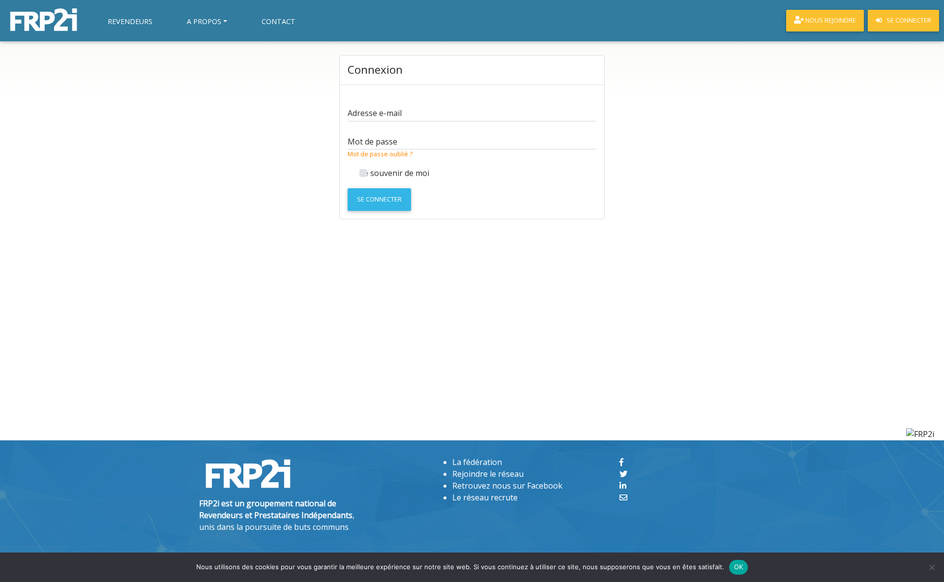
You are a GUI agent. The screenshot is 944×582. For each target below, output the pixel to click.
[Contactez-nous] (623, 497)
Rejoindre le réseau (488, 473)
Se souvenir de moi (394, 173)
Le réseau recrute (485, 497)
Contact (278, 21)
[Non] (932, 567)
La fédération (477, 462)
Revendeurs (130, 21)
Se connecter (379, 199)
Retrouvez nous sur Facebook (507, 485)
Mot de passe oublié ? (380, 153)
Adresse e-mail (375, 113)
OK (738, 567)
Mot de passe (372, 141)
